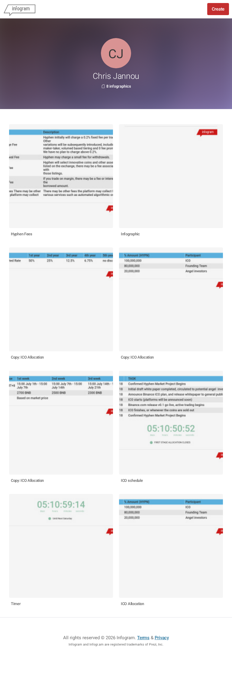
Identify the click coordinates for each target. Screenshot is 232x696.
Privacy (162, 637)
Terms (143, 637)
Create (218, 9)
